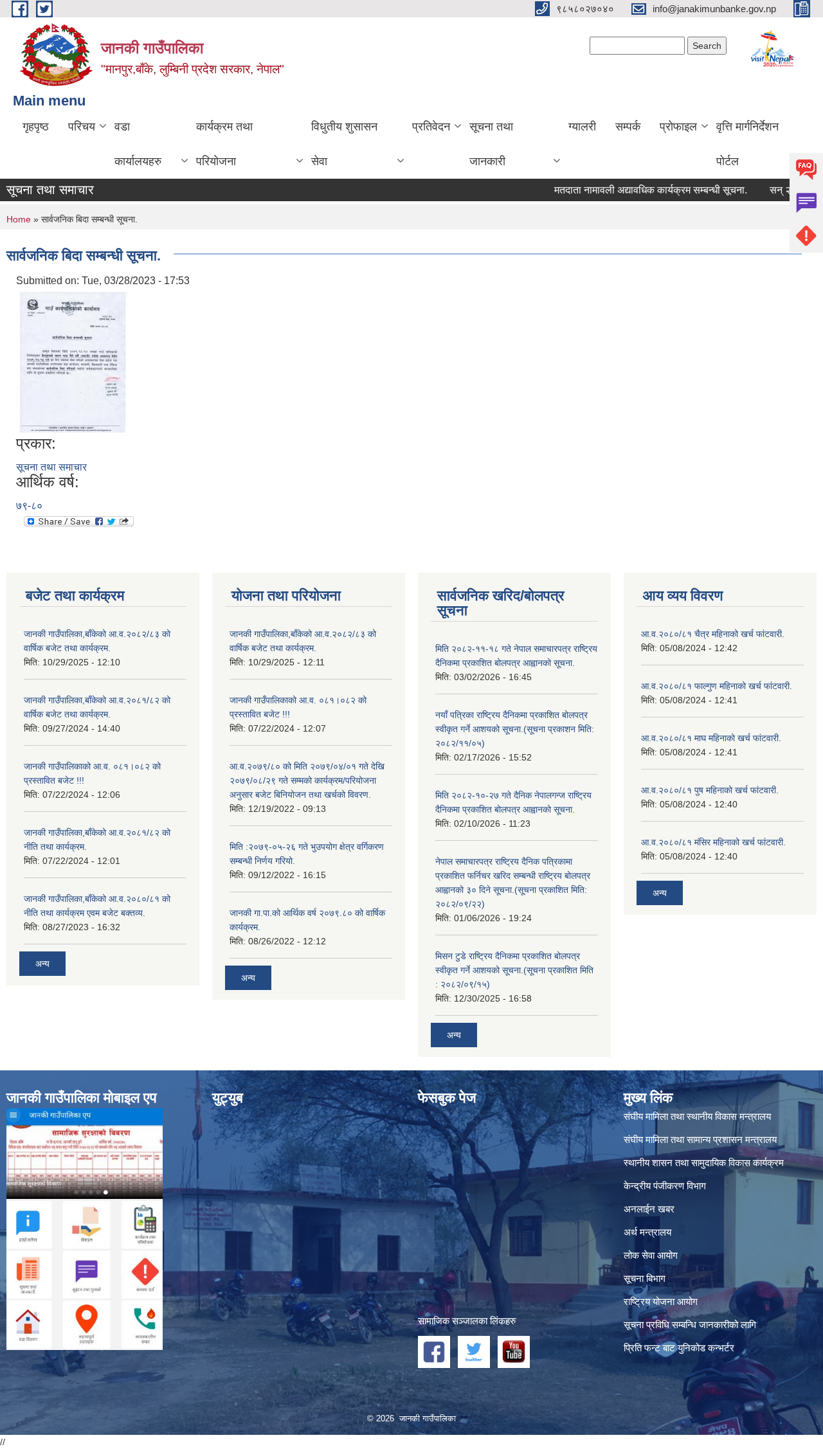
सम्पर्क (627, 126)
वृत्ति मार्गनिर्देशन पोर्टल (747, 144)
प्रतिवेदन (431, 126)
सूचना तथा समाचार (51, 467)
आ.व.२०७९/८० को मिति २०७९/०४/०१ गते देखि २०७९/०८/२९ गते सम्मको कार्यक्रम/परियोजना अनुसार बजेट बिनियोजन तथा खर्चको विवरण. (307, 780)
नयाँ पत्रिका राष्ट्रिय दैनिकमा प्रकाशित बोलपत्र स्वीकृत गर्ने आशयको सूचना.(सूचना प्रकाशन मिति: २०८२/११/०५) (514, 729)
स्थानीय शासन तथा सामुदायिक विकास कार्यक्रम (704, 1162)
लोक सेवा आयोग (651, 1255)
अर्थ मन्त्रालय (647, 1232)
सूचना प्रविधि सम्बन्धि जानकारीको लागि (690, 1324)
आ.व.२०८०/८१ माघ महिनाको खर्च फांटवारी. (711, 738)
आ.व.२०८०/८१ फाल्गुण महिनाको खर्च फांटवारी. (716, 686)
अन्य (42, 964)
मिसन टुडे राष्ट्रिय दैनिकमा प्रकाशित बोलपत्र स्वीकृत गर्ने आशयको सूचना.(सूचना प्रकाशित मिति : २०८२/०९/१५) (514, 970)
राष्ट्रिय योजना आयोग (661, 1301)
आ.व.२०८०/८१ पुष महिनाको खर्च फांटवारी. (710, 790)
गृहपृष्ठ (36, 126)
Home (18, 219)
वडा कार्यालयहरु (137, 144)
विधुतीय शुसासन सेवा (344, 144)
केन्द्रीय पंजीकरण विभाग (665, 1185)
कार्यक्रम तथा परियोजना (224, 144)
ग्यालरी (582, 126)
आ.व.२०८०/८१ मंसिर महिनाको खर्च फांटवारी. (713, 842)
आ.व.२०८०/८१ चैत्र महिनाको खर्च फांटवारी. (712, 634)
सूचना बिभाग (644, 1278)
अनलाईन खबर (649, 1208)
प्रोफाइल (678, 126)
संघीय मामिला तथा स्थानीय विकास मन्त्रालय (697, 1116)
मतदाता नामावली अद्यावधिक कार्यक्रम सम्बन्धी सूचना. (625, 189)
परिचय (81, 126)
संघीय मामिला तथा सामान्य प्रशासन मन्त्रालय (700, 1139)
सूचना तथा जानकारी (491, 144)
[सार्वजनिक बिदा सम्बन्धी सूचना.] (74, 361)
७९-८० (29, 505)
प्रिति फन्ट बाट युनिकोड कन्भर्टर (679, 1347)
